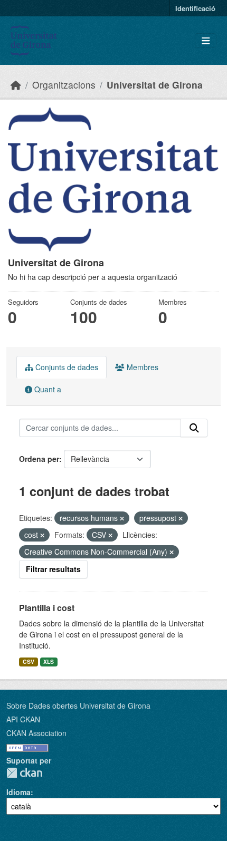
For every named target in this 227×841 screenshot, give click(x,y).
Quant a (46, 389)
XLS (48, 661)
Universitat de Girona (155, 84)
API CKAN (23, 719)
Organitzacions (64, 84)
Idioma (18, 792)
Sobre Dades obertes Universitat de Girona (78, 705)
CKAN (24, 772)
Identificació (195, 8)
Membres (141, 367)
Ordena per (39, 458)
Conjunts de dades (65, 367)
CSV (28, 661)
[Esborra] (122, 518)
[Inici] (16, 84)
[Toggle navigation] (205, 41)
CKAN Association (36, 733)
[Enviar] (194, 428)
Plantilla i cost (46, 608)
